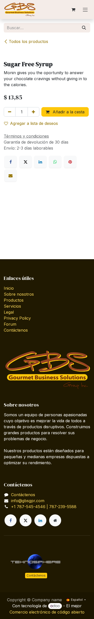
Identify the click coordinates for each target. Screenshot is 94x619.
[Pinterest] (70, 162)
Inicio (9, 288)
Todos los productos (28, 41)
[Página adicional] (55, 520)
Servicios (12, 306)
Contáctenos (16, 330)
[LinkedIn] (40, 162)
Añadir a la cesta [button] (67, 111)
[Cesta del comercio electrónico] (73, 9)
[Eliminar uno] (10, 112)
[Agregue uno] (33, 112)
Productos (14, 300)
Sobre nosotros (19, 294)
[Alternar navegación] (85, 9)
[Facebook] (11, 162)
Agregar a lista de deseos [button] (34, 123)
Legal (9, 312)
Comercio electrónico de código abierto (47, 612)
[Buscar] (84, 27)
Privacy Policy (17, 318)
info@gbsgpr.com (27, 500)
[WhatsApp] (55, 162)
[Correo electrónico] (11, 176)
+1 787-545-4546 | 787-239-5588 (43, 506)
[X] (26, 162)
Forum (10, 324)
